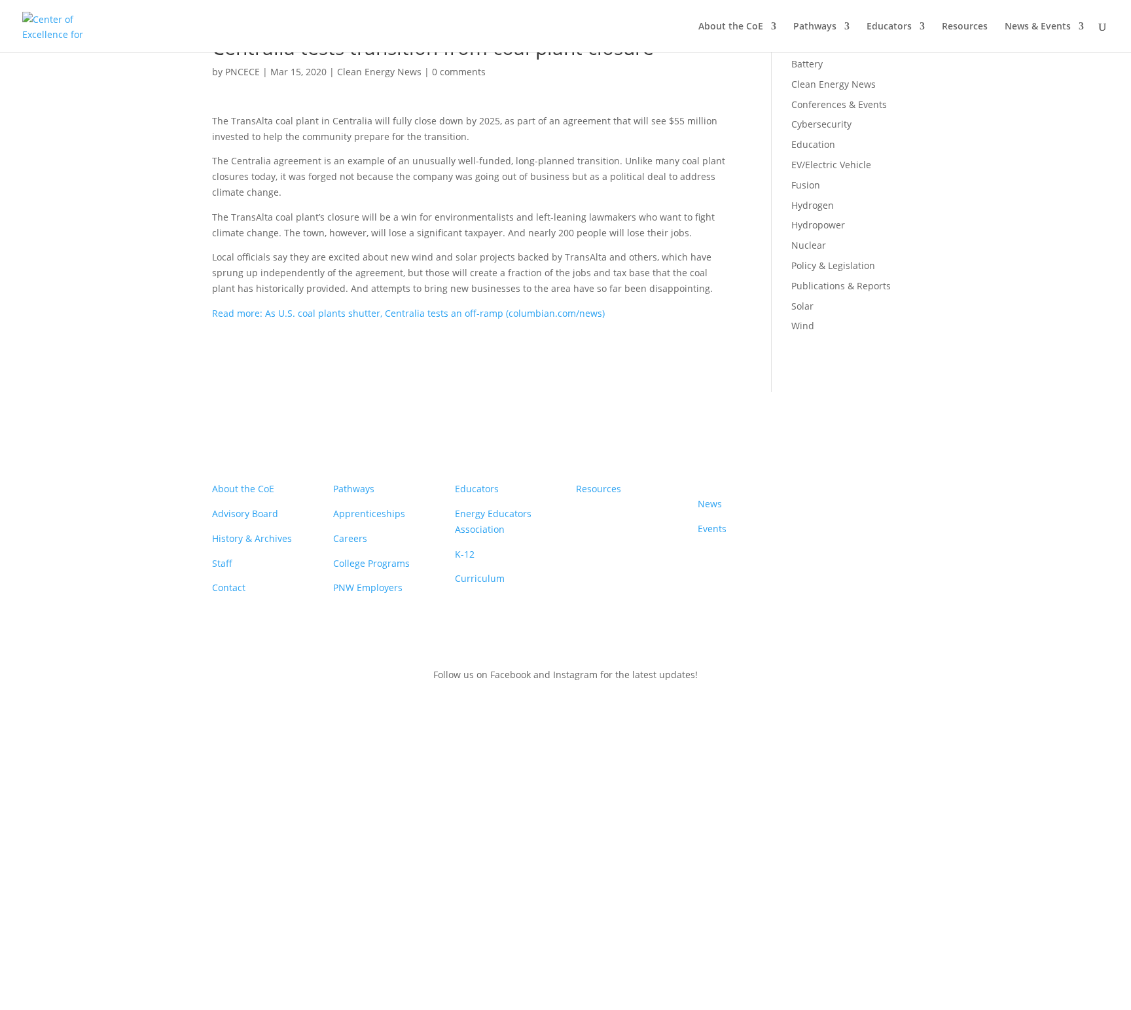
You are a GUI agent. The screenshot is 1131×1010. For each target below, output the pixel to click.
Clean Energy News (379, 71)
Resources (965, 27)
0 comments (459, 71)
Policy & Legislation (833, 265)
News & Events (1038, 27)
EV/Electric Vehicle (831, 164)
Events (712, 528)
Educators (889, 27)
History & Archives (252, 538)
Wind (802, 325)
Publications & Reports (841, 286)
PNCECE (242, 71)
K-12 (465, 554)
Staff (222, 563)
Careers (350, 538)
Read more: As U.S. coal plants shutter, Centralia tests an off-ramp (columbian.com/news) (408, 313)
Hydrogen (812, 205)
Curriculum (480, 578)
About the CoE (730, 27)
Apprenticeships (369, 513)
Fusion (805, 185)
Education (813, 144)
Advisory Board (245, 513)
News (710, 503)
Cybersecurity (821, 124)
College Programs (371, 563)
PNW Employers (368, 587)
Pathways (814, 27)
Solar (802, 306)
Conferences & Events (839, 104)
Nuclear (808, 245)
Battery (807, 64)
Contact (228, 587)
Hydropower (818, 225)
